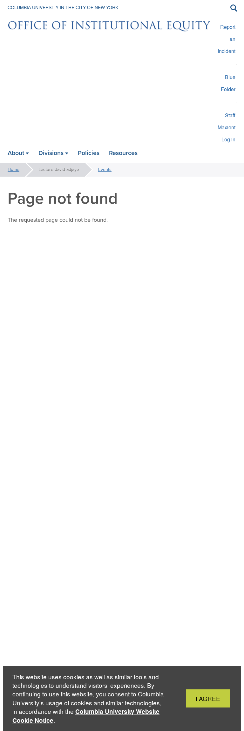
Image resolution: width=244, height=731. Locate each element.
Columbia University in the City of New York (63, 7)
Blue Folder (228, 83)
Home (13, 169)
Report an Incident (226, 39)
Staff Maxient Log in (226, 127)
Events (105, 169)
